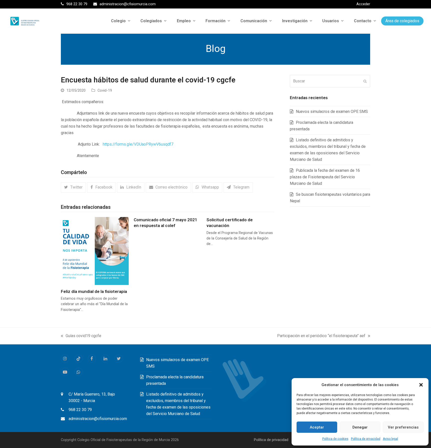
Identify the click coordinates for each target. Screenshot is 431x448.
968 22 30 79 (80, 409)
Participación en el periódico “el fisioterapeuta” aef (321, 336)
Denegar (360, 427)
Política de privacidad (365, 439)
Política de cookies (335, 439)
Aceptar (317, 427)
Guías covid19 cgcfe (81, 336)
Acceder (363, 4)
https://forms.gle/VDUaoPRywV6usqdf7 (138, 144)
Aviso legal (390, 439)
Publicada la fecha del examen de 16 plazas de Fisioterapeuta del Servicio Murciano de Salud (325, 177)
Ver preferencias (403, 427)
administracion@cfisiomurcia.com (98, 418)
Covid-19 (105, 90)
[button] (421, 384)
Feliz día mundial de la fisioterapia (94, 291)
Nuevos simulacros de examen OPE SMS (332, 111)
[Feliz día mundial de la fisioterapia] (95, 250)
